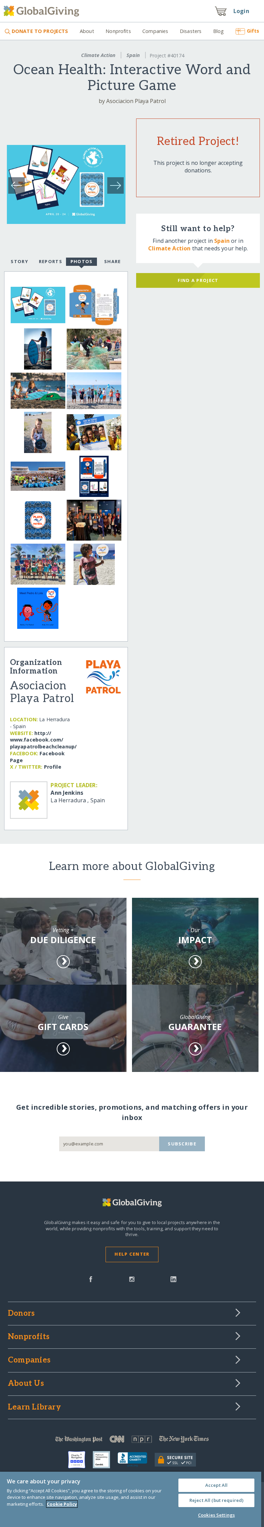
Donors (21, 1313)
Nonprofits (118, 31)
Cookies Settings (216, 1515)
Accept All (216, 1485)
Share (112, 261)
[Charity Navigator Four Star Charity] (80, 1459)
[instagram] (131, 1278)
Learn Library (34, 1407)
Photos (81, 261)
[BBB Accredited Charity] (136, 1459)
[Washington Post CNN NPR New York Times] (132, 1440)
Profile (52, 767)
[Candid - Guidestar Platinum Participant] (105, 1459)
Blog (218, 31)
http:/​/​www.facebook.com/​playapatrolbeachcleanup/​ (43, 740)
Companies (155, 31)
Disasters (190, 31)
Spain (133, 55)
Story (19, 261)
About (87, 31)
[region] (130, 1499)
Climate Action (98, 55)
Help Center (131, 1254)
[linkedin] (173, 1278)
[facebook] (90, 1278)
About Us (26, 1383)
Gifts (253, 30)
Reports (50, 261)
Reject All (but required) (216, 1500)
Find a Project (198, 280)
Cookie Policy (62, 1504)
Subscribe (182, 1144)
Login (241, 11)
